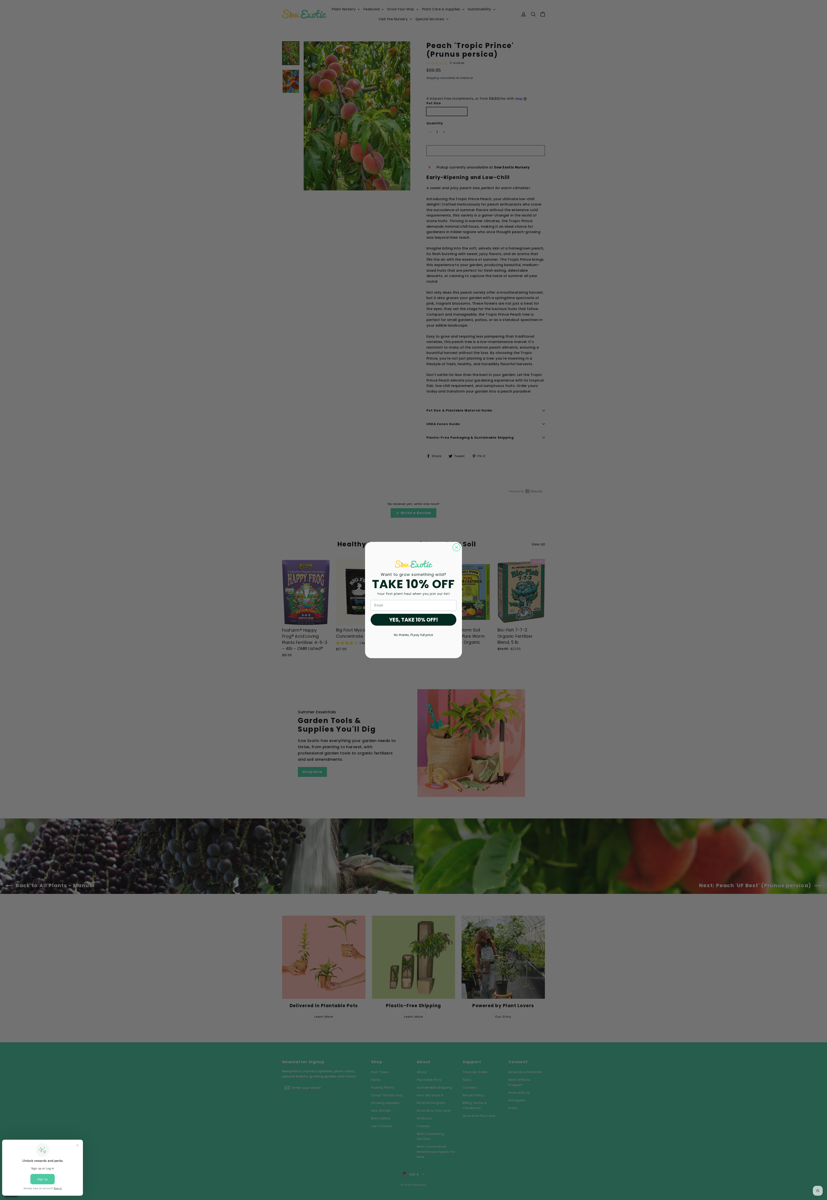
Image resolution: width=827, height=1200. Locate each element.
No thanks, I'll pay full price (413, 635)
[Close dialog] (456, 547)
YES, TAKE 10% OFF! (413, 619)
